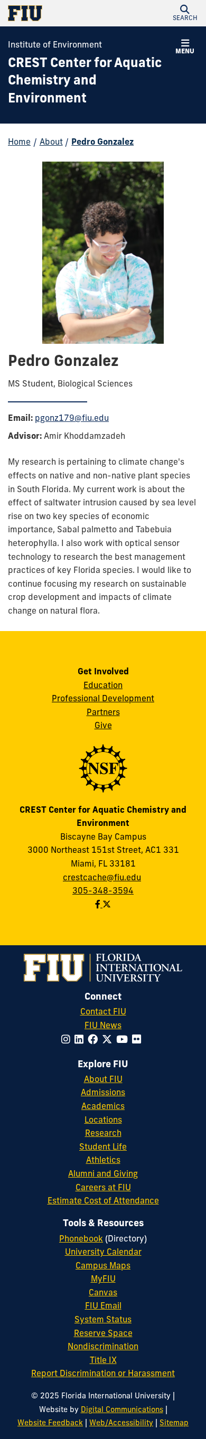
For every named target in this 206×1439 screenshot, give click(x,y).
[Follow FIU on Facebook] (95, 1040)
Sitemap (174, 1423)
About (51, 142)
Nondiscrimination (103, 1347)
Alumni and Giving (103, 1174)
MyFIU (103, 1279)
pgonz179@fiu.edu (72, 419)
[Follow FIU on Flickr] (138, 1040)
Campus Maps (103, 1266)
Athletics (103, 1160)
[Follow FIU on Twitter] (109, 1040)
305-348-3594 (103, 891)
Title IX (103, 1361)
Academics (103, 1107)
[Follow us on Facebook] (98, 905)
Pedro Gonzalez (102, 142)
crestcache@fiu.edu (102, 878)
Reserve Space (103, 1334)
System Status (103, 1320)
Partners (103, 713)
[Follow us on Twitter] (106, 905)
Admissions (103, 1093)
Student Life (103, 1147)
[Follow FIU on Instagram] (67, 1040)
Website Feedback (50, 1423)
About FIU (103, 1080)
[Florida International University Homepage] (55, 13)
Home (19, 142)
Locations (103, 1120)
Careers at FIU (103, 1188)
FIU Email (103, 1306)
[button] (185, 13)
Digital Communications (122, 1410)
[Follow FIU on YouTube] (124, 1040)
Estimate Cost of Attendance (103, 1201)
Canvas (103, 1293)
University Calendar (103, 1252)
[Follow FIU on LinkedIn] (81, 1040)
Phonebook (81, 1239)
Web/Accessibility (121, 1423)
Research (103, 1134)
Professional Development (103, 699)
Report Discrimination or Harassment (103, 1374)
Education (103, 686)
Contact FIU (103, 1012)
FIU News (103, 1026)
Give (103, 726)
